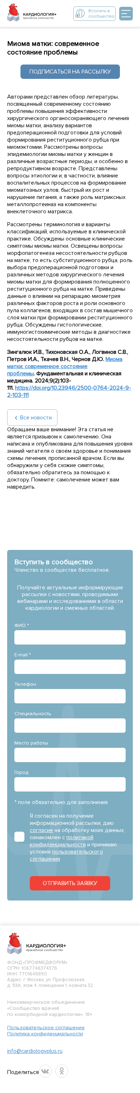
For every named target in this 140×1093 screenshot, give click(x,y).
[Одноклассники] (61, 1071)
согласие (41, 830)
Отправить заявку (70, 883)
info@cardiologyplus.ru (34, 1051)
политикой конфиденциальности (61, 841)
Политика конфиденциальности (45, 1034)
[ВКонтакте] (45, 1071)
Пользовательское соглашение (46, 1028)
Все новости (36, 417)
